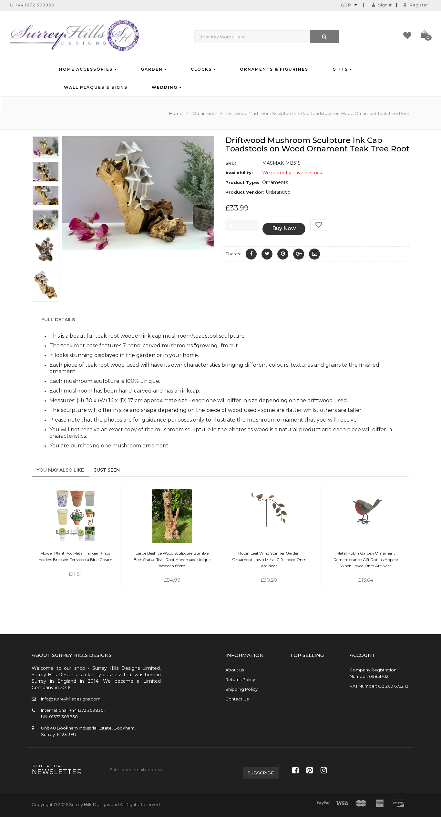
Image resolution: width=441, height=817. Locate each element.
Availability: (239, 172)
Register (418, 4)
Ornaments (204, 113)
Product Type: (242, 182)
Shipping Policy (241, 689)
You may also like (60, 470)
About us (234, 669)
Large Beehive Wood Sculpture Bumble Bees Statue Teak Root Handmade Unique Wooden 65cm (172, 559)
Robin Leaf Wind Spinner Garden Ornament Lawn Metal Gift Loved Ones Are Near (269, 559)
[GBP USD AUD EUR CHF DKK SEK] (348, 4)
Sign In (385, 4)
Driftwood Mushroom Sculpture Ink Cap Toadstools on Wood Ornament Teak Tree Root (317, 144)
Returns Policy (240, 679)
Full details (58, 319)
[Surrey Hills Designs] (74, 35)
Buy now (284, 228)
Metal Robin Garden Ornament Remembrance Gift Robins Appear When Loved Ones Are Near (365, 559)
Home (176, 113)
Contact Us (237, 698)
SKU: (230, 163)
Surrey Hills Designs (89, 804)
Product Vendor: (244, 192)
